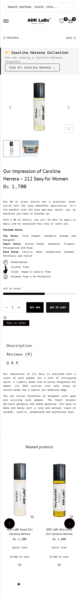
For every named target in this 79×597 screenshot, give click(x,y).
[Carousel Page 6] (42, 584)
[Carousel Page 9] (56, 584)
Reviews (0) (19, 354)
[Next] (68, 107)
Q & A (12, 363)
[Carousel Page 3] (28, 584)
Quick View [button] (19, 547)
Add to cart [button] (21, 556)
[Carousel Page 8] (51, 584)
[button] (5, 318)
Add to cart (58, 307)
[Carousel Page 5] (37, 584)
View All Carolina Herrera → (32, 67)
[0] (61, 21)
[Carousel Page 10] (60, 584)
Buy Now (35, 307)
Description (19, 346)
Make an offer (16, 323)
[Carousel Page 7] (46, 584)
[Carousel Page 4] (32, 584)
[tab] (39, 345)
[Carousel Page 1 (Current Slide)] (18, 584)
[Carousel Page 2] (23, 584)
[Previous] (10, 107)
